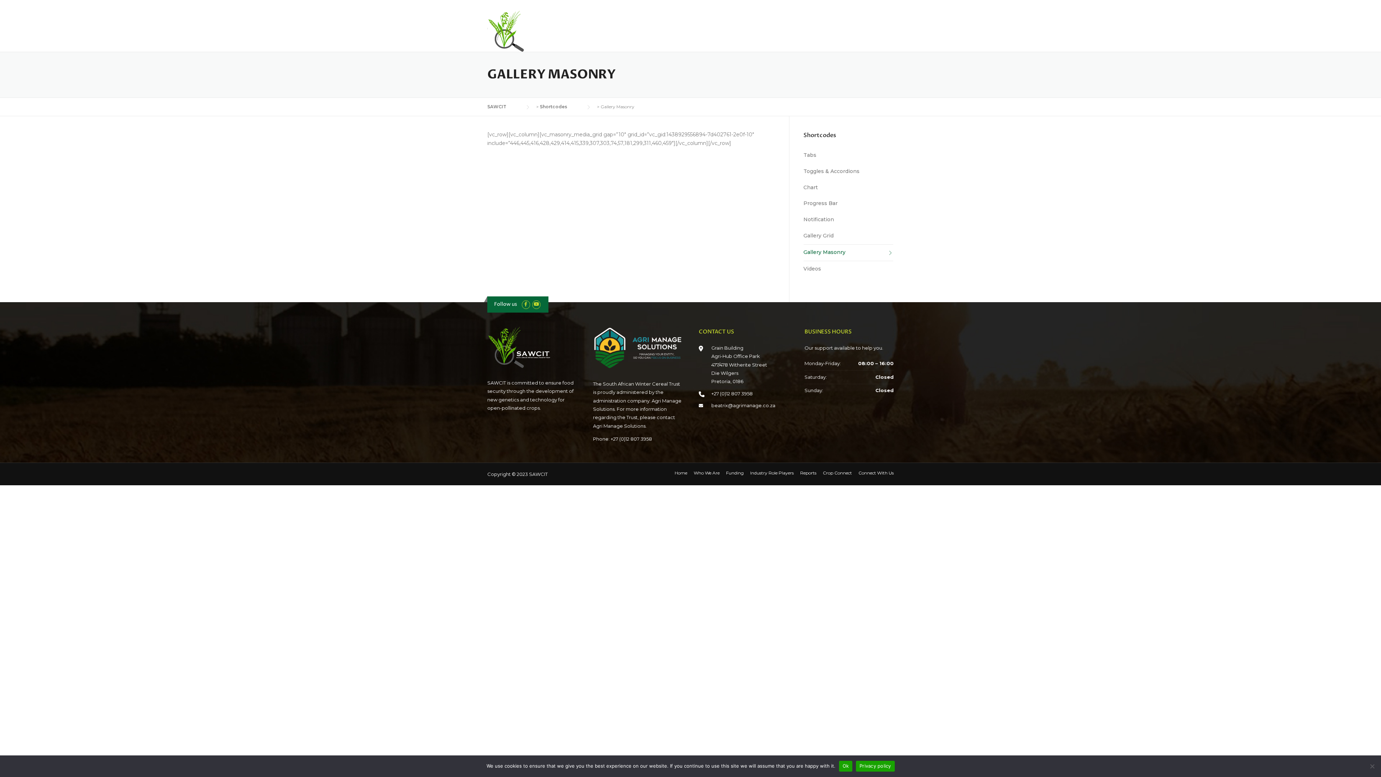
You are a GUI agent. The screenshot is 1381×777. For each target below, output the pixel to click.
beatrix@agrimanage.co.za (743, 405)
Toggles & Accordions (831, 171)
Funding (687, 29)
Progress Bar (820, 203)
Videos (812, 268)
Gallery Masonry (824, 252)
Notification (818, 219)
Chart (810, 187)
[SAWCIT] (523, 31)
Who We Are (649, 29)
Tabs (809, 155)
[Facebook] (526, 304)
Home (612, 29)
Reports (784, 29)
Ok (846, 766)
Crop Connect (823, 29)
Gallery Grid (818, 235)
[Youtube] (536, 304)
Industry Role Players (735, 29)
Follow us (505, 304)
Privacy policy (875, 766)
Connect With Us (873, 29)
